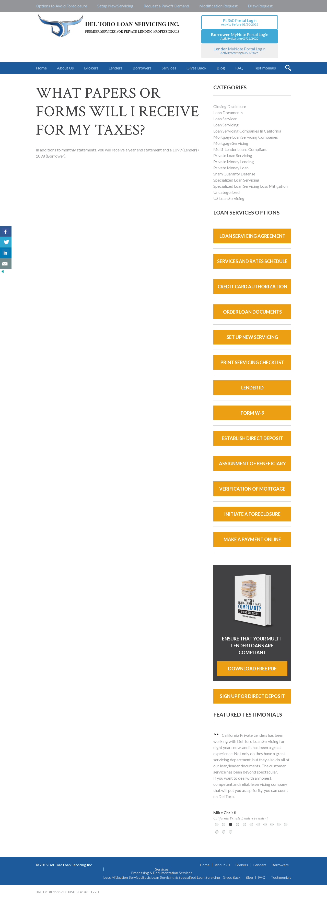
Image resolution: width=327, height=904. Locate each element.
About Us (222, 865)
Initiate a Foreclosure (252, 514)
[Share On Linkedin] (5, 252)
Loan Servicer (225, 118)
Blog (249, 877)
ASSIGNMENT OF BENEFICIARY (252, 463)
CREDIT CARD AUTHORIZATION (252, 286)
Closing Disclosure (229, 106)
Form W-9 (252, 413)
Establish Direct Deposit (252, 438)
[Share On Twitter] (5, 242)
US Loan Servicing (228, 198)
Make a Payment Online (252, 539)
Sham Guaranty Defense (234, 173)
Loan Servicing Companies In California (247, 130)
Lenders (259, 865)
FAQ (261, 877)
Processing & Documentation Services (161, 873)
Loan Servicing (226, 124)
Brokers (242, 865)
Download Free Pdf (252, 668)
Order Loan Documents (252, 312)
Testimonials (281, 877)
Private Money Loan (231, 167)
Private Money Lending (233, 161)
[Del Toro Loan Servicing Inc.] (109, 26)
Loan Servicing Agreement (252, 236)
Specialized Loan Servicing (236, 179)
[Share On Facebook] (5, 231)
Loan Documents (228, 112)
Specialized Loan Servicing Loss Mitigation (250, 186)
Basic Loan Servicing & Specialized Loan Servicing (181, 877)
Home (204, 865)
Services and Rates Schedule (252, 261)
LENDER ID (252, 387)
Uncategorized (226, 192)
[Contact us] (5, 263)
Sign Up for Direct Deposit (252, 696)
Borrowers (280, 865)
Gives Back (231, 877)
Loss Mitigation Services (122, 877)
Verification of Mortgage (252, 489)
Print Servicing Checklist (252, 362)
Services (162, 869)
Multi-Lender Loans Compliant (240, 149)
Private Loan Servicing (232, 155)
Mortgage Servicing (230, 143)
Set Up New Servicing (252, 337)
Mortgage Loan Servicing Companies (245, 137)
